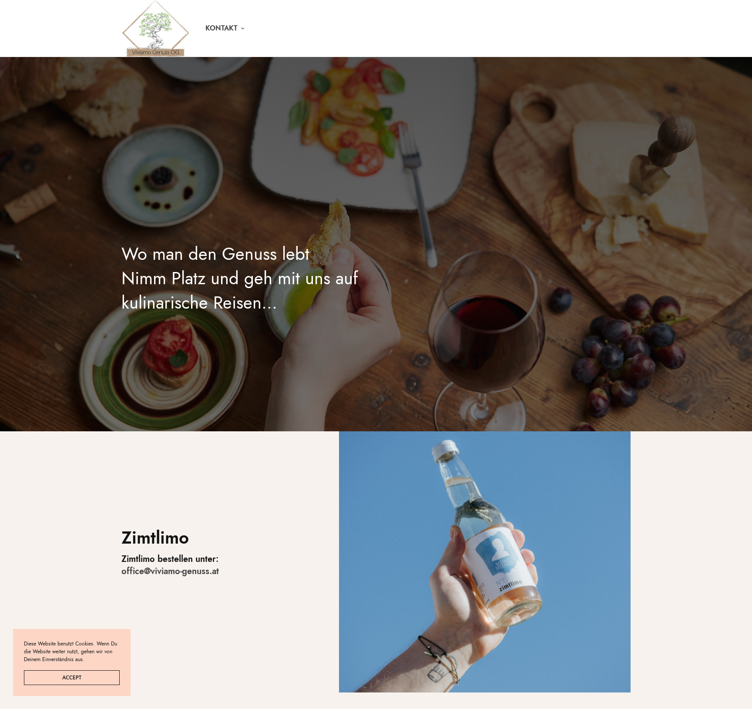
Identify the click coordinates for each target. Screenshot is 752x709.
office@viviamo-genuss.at (170, 571)
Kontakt (221, 28)
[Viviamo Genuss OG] (155, 28)
